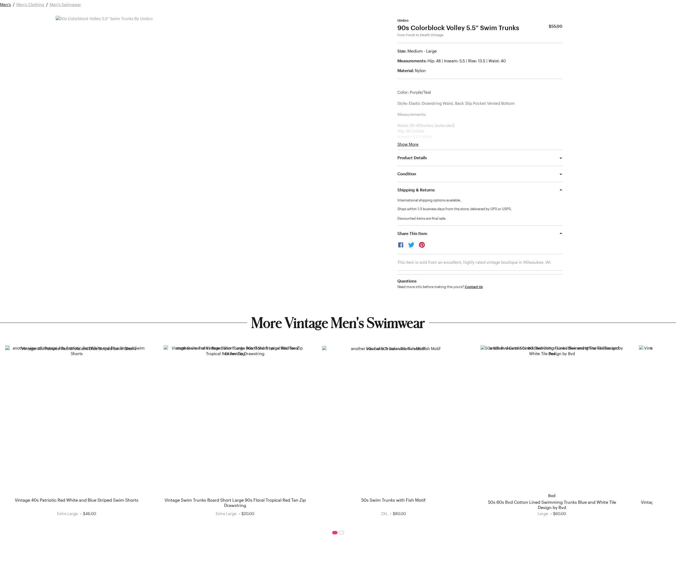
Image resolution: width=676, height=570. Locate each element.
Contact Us (474, 287)
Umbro (403, 20)
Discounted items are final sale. (421, 218)
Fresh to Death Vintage (425, 35)
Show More (408, 144)
